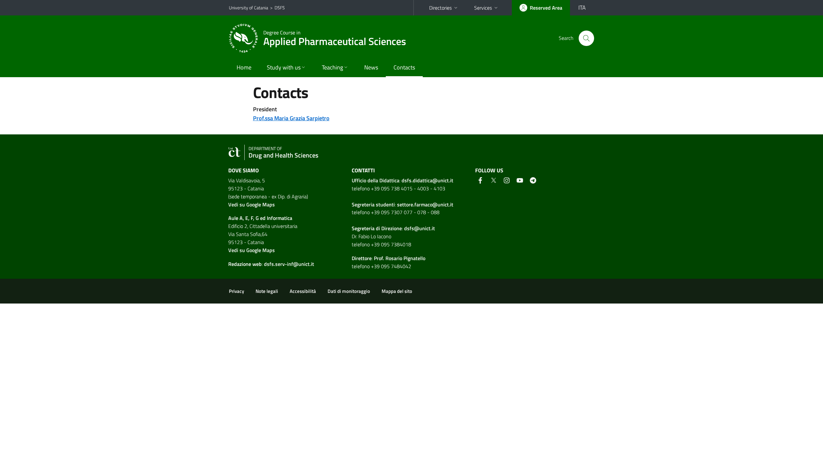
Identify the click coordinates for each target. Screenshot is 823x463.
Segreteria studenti (373, 204)
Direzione (391, 228)
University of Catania (248, 7)
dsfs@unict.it (419, 228)
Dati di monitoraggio (349, 291)
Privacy (236, 291)
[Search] (586, 38)
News (371, 67)
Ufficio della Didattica (375, 180)
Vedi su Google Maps (251, 204)
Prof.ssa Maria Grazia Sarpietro (291, 118)
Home (244, 67)
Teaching (332, 67)
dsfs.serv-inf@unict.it (289, 264)
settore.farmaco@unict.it (425, 204)
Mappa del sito (397, 291)
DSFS (280, 7)
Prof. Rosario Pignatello (399, 258)
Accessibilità (303, 291)
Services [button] (483, 8)
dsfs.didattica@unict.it (427, 180)
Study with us (284, 67)
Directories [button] (440, 8)
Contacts (404, 67)
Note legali (267, 291)
